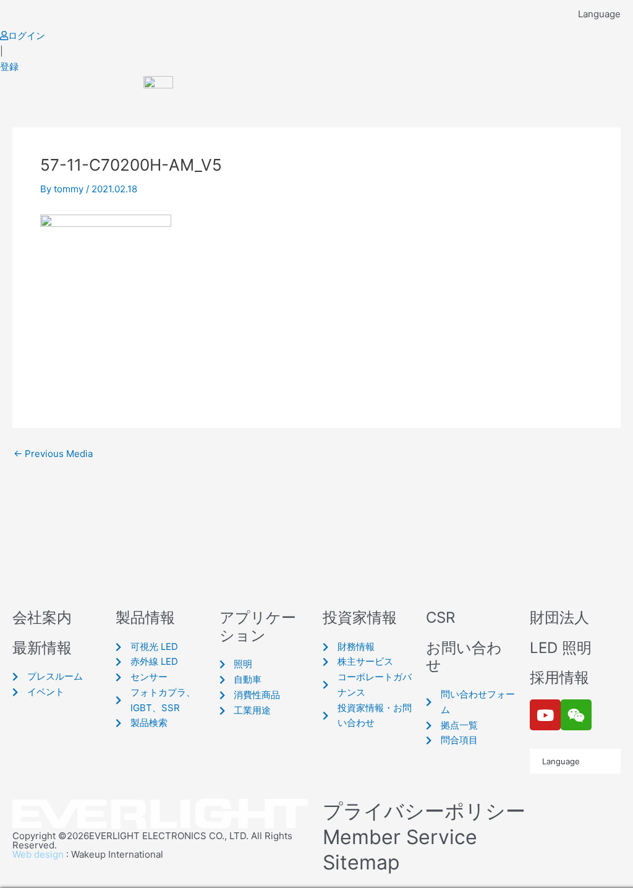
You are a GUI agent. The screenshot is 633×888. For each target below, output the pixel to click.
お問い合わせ (464, 657)
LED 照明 (561, 648)
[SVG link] (161, 814)
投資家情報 (360, 617)
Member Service (400, 837)
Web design (38, 854)
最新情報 (42, 648)
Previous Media (53, 453)
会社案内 (42, 617)
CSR (440, 617)
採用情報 (559, 677)
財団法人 (559, 617)
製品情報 (145, 617)
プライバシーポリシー (424, 811)
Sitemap (361, 862)
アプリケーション (257, 626)
